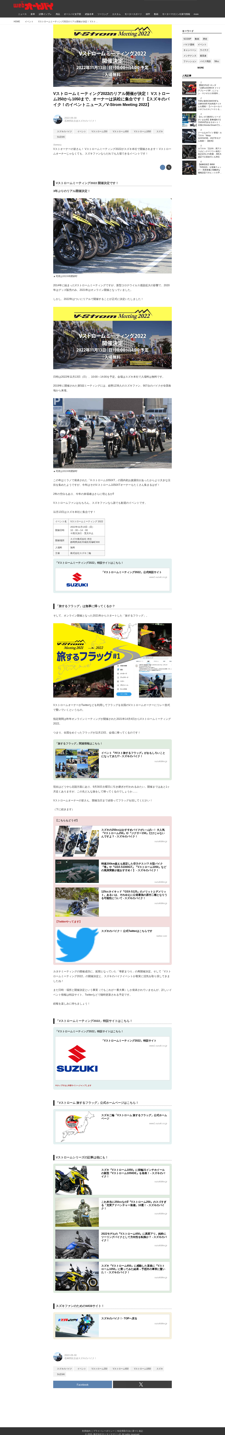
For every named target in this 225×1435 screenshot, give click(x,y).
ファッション (189, 61)
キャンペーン (189, 50)
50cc (216, 61)
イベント (202, 44)
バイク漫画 (188, 44)
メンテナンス (189, 55)
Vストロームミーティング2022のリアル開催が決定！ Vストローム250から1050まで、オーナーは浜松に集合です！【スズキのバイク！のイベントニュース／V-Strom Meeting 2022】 (111, 99)
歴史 (205, 39)
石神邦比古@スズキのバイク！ (80, 121)
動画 (197, 39)
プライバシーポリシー (104, 1431)
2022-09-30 (70, 118)
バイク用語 (205, 61)
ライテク (204, 50)
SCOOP (187, 39)
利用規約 (86, 1431)
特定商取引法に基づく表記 (130, 1431)
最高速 (203, 55)
